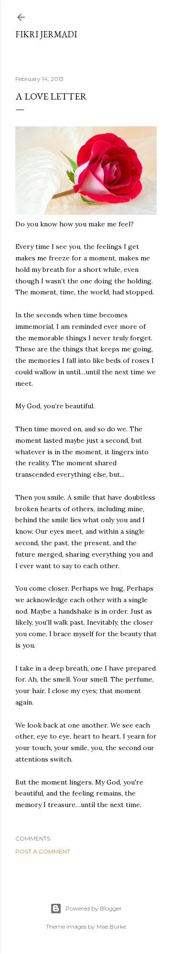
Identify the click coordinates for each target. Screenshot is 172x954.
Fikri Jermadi (46, 34)
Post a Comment (42, 851)
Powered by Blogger (93, 908)
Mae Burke (111, 926)
